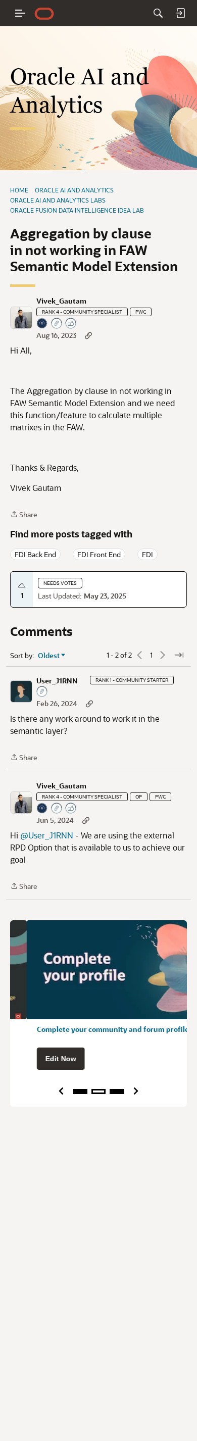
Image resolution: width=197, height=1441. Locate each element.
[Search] (158, 13)
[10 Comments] (57, 324)
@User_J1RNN (46, 835)
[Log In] (180, 13)
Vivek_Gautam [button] (61, 301)
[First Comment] (42, 692)
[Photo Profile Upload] (42, 324)
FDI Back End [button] (35, 554)
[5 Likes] (71, 324)
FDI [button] (147, 554)
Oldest (49, 656)
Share (23, 515)
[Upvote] (22, 585)
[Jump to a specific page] (179, 655)
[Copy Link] (88, 335)
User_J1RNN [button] (57, 680)
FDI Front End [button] (99, 554)
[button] (21, 318)
